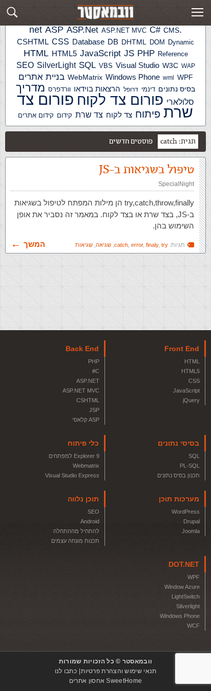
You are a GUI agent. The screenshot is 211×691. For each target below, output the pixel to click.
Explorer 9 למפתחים (74, 456)
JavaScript (186, 390)
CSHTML (87, 400)
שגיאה (103, 245)
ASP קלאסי (85, 420)
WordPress (186, 512)
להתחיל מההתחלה (76, 531)
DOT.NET (183, 564)
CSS (194, 381)
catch (121, 245)
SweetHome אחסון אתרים (105, 680)
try (164, 245)
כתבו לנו (66, 671)
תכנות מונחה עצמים (75, 541)
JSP (94, 410)
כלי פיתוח (83, 443)
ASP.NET (87, 381)
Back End (82, 348)
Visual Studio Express (72, 475)
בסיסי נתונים (178, 443)
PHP (93, 361)
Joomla (191, 531)
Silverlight (188, 606)
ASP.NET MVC (80, 390)
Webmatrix (86, 466)
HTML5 (190, 371)
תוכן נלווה (83, 499)
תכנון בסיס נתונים (178, 475)
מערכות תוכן (179, 499)
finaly (152, 245)
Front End (181, 348)
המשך (34, 244)
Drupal (191, 521)
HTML (192, 361)
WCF (193, 626)
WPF (193, 577)
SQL (194, 456)
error (137, 245)
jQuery (191, 400)
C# (95, 371)
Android (89, 521)
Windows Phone (180, 616)
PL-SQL (190, 466)
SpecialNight (176, 184)
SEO (93, 512)
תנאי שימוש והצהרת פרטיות (118, 671)
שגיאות (84, 245)
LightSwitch (186, 596)
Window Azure (182, 587)
